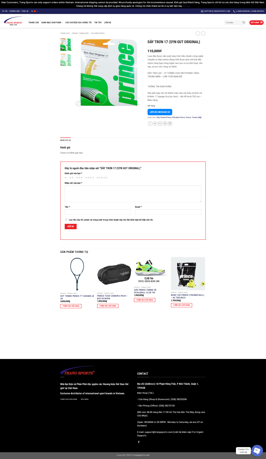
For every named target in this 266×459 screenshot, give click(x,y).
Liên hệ (107, 22)
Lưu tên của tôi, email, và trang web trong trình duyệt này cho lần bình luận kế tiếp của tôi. (111, 220)
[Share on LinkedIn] (170, 123)
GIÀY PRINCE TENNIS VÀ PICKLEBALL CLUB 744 (145, 291)
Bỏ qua (186, 6)
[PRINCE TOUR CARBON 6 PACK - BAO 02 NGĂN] (114, 274)
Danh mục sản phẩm (51, 22)
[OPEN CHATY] (257, 451)
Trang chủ (33, 22)
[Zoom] (78, 103)
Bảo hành (84, 399)
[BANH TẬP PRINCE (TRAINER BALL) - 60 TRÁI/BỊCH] (188, 273)
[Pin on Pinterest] (165, 123)
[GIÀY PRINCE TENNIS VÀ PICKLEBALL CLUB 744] (151, 271)
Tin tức (98, 22)
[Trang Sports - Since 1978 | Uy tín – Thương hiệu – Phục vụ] (13, 21)
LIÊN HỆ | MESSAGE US (160, 112)
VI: (32, 11)
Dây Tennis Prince (164, 117)
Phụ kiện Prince (98, 33)
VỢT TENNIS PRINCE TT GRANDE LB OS (77, 297)
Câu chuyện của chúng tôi (78, 22)
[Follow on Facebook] (139, 442)
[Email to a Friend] (160, 123)
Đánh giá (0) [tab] (65, 140)
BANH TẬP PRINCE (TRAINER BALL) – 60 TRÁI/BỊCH (187, 296)
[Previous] (79, 72)
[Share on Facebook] (150, 123)
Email (138, 207)
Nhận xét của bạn (73, 183)
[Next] (138, 72)
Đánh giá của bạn (73, 173)
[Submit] (243, 22)
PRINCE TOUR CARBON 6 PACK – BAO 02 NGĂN (112, 297)
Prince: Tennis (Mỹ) (80, 33)
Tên (67, 207)
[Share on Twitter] (155, 123)
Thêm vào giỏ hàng (70, 306)
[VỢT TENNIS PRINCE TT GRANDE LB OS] (77, 274)
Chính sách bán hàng (68, 399)
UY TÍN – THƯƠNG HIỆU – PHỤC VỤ (15, 11)
